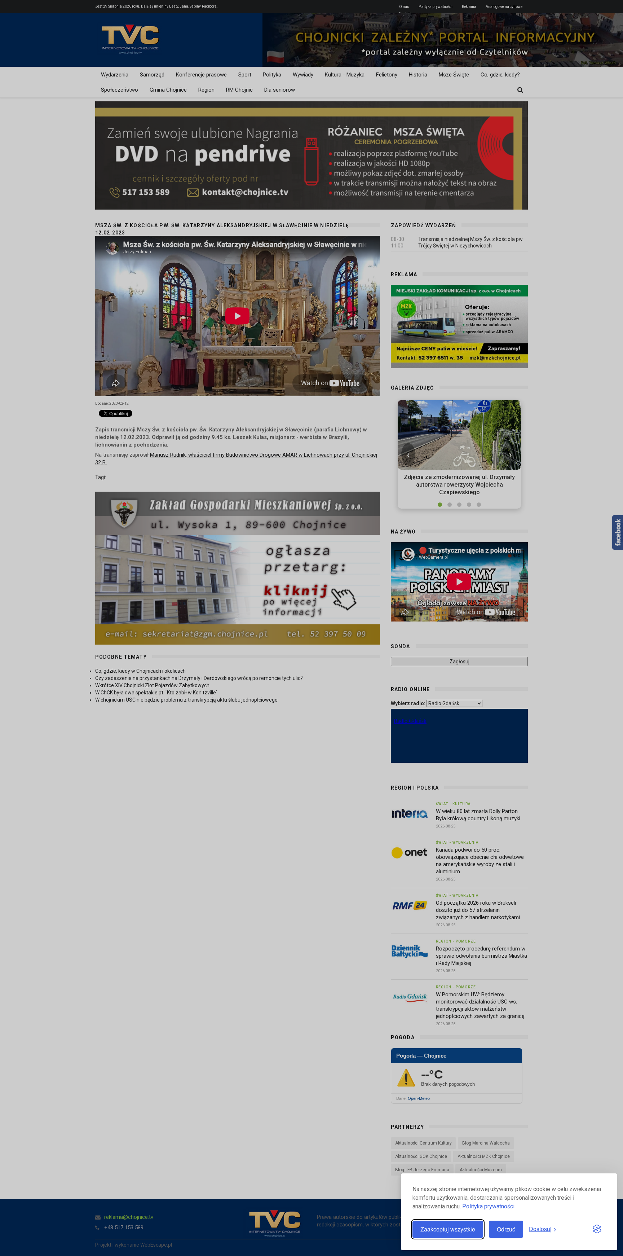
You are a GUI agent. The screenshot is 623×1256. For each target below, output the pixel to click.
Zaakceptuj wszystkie (447, 1229)
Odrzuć (506, 1229)
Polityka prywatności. (489, 1206)
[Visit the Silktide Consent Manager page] (597, 1229)
